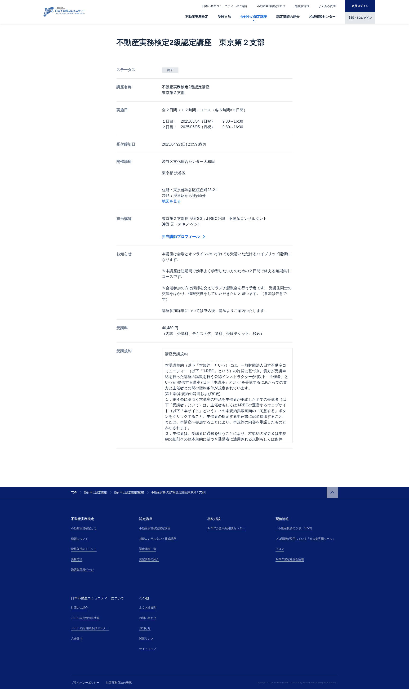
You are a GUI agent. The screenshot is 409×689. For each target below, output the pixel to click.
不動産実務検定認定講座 (154, 528)
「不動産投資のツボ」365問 (294, 528)
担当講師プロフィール (181, 237)
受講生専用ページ (82, 569)
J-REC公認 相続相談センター (226, 528)
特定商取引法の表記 (119, 682)
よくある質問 (327, 6)
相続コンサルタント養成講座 (157, 538)
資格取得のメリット (84, 549)
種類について (79, 538)
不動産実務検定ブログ (271, 6)
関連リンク (146, 638)
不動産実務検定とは (84, 528)
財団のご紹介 (79, 607)
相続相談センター (322, 16)
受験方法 (224, 16)
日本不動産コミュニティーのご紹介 (225, 6)
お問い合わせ (147, 618)
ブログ (280, 549)
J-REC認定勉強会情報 (290, 559)
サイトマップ (147, 648)
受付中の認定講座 (253, 16)
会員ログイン (360, 6)
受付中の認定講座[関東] (129, 492)
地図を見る (171, 201)
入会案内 (76, 638)
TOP (74, 492)
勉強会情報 (302, 6)
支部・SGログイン (360, 17)
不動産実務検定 (196, 16)
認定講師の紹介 (288, 16)
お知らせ (145, 628)
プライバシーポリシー (85, 682)
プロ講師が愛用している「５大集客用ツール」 (305, 538)
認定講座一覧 (147, 549)
